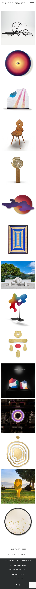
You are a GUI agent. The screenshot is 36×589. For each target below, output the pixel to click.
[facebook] (16, 585)
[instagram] (19, 585)
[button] (18, 549)
